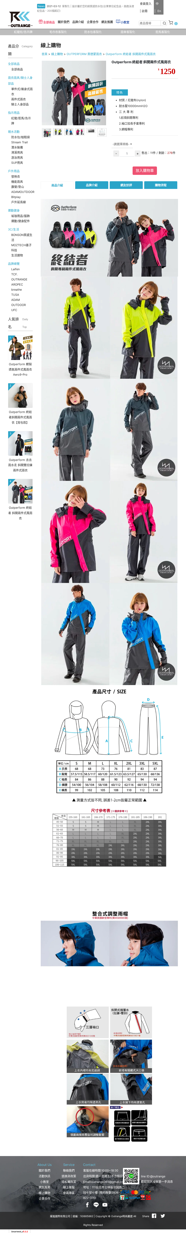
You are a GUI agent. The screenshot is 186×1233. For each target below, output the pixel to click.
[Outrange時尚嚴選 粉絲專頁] (87, 1204)
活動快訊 (44, 1176)
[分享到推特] (162, 1216)
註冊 (144, 11)
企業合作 (92, 22)
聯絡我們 (69, 1170)
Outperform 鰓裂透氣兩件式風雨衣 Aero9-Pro (20, 369)
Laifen (15, 269)
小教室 (125, 22)
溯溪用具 (17, 152)
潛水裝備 (17, 147)
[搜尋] (164, 23)
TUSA (15, 294)
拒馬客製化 (162, 32)
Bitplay (16, 197)
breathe (16, 289)
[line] (96, 1204)
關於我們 (44, 1170)
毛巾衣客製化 (58, 32)
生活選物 (17, 255)
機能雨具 (17, 181)
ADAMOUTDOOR (22, 192)
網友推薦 (107, 22)
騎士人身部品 (20, 104)
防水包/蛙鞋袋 (20, 137)
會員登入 (145, 3)
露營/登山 (17, 187)
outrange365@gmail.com (108, 1182)
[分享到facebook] (154, 1216)
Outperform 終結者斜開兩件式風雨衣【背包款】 (20, 417)
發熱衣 (15, 176)
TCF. (14, 274)
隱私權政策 (69, 1182)
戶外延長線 (18, 202)
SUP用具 (17, 162)
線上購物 (57, 54)
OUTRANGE (19, 279)
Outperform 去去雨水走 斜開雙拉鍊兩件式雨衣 (20, 465)
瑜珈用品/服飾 (20, 216)
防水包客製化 (93, 32)
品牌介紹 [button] (78, 22)
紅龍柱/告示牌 (23, 32)
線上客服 (69, 1187)
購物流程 (161, 185)
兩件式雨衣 (18, 99)
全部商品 (49, 22)
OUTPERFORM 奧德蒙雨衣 (84, 54)
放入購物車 (145, 170)
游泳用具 (17, 157)
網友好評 (126, 185)
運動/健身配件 (20, 221)
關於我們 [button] (63, 22)
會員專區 (69, 1193)
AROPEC (17, 284)
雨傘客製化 (128, 32)
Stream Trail (19, 142)
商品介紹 (57, 185)
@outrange (157, 1176)
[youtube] (105, 1205)
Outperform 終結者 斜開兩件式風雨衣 (20, 513)
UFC (14, 310)
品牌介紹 (92, 185)
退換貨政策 (69, 1176)
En (159, 11)
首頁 (44, 54)
